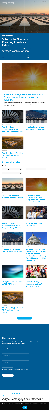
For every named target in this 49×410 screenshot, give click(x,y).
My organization (6, 355)
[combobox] (12, 169)
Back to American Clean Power (40, 3)
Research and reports (7, 35)
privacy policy (25, 369)
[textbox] (12, 169)
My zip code (5, 362)
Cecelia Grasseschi (8, 56)
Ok (25, 407)
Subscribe (8, 375)
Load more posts (24, 318)
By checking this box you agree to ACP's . (16, 369)
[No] (47, 406)
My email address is (7, 348)
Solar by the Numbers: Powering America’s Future (15, 42)
